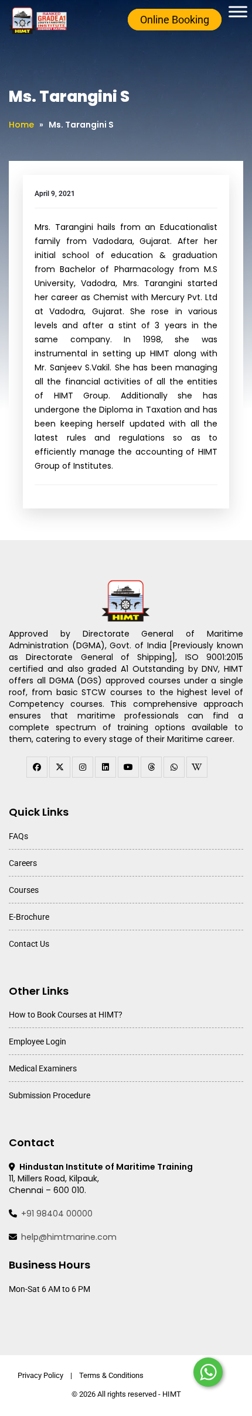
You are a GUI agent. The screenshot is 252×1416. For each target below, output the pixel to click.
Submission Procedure (49, 1095)
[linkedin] (105, 767)
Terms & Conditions (111, 1375)
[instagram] (82, 767)
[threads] (151, 767)
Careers (23, 863)
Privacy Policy (40, 1375)
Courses (24, 890)
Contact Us (29, 943)
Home (21, 124)
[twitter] (59, 767)
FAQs (18, 836)
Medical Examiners (43, 1068)
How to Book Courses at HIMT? (65, 1014)
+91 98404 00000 (57, 1213)
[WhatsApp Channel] (174, 767)
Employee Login (37, 1041)
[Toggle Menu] (238, 11)
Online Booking (174, 19)
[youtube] (128, 767)
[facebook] (36, 767)
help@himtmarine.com (69, 1237)
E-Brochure (29, 917)
